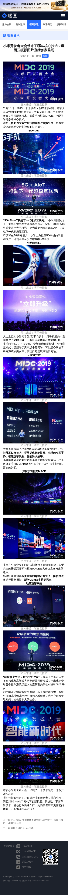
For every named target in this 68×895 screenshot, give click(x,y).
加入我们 (27, 845)
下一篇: (18, 828)
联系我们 (47, 24)
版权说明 (61, 24)
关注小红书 (27, 861)
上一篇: (33, 821)
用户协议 (6, 24)
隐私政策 (20, 24)
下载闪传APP (29, 851)
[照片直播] (9, 15)
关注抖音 (26, 866)
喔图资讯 (34, 24)
